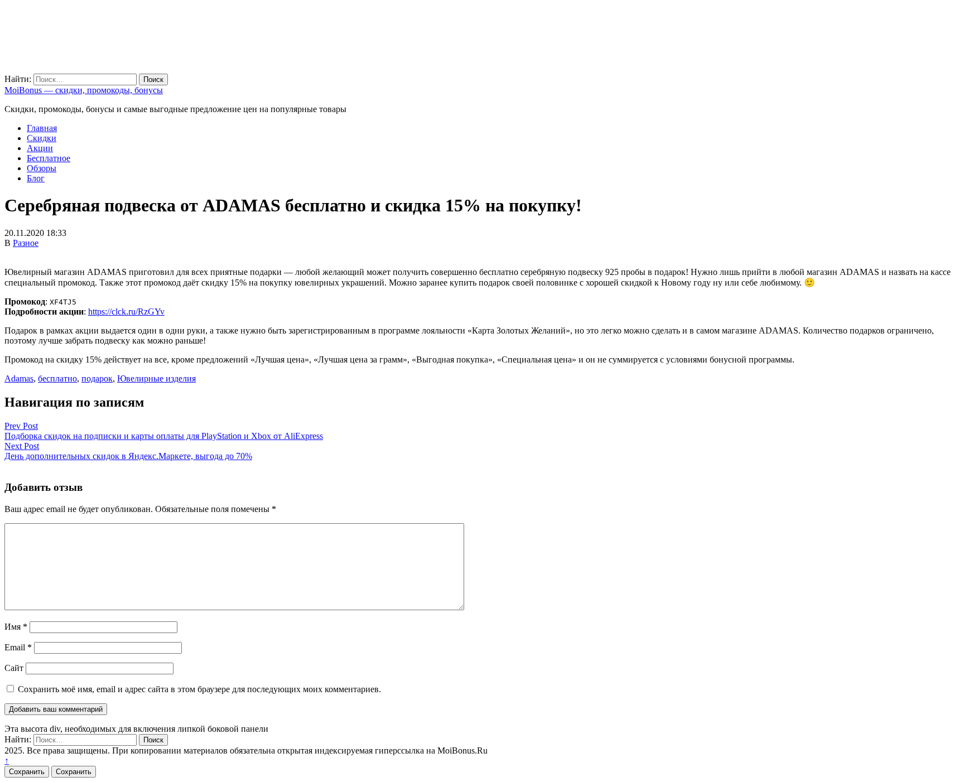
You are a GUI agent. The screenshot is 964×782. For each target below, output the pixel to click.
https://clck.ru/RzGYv (126, 311)
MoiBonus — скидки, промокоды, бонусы (83, 90)
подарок (97, 378)
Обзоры (41, 168)
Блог (36, 178)
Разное (25, 243)
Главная (42, 128)
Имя (15, 626)
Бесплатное (48, 158)
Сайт (13, 668)
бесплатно (57, 378)
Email (18, 647)
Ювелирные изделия (156, 378)
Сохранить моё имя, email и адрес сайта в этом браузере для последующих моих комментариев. (199, 689)
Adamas (18, 378)
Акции (40, 148)
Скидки (41, 138)
